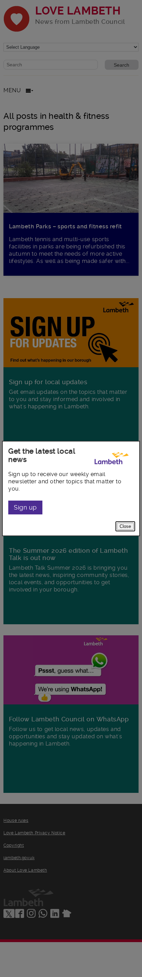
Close (125, 526)
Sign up (25, 507)
